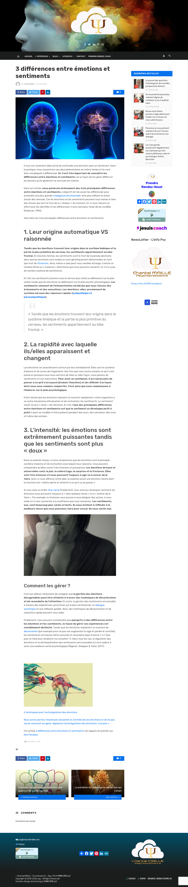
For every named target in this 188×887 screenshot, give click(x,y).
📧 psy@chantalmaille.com (28, 839)
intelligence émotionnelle (67, 195)
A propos (67, 56)
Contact (81, 56)
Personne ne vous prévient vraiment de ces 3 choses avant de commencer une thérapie (157, 132)
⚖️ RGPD (141, 879)
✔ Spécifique (41, 56)
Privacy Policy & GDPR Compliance (146, 284)
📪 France (20, 844)
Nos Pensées (31, 734)
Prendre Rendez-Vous (99, 56)
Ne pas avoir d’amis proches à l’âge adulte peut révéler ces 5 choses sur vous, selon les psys (158, 115)
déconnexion (31, 631)
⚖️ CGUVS (130, 879)
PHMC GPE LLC (64, 876)
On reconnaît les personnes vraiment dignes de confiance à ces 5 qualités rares (158, 98)
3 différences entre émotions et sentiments (60, 730)
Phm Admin (29, 84)
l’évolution (43, 263)
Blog (55, 56)
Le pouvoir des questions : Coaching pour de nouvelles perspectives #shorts (158, 83)
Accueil (28, 56)
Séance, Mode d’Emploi (160, 879)
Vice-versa (54, 490)
